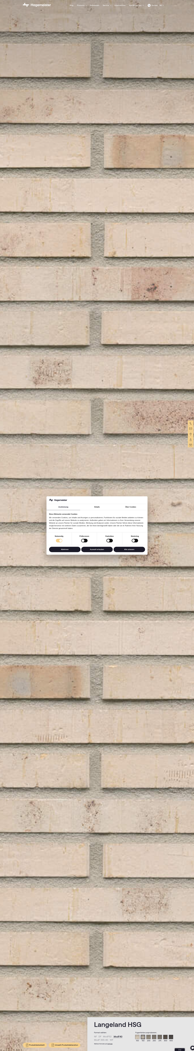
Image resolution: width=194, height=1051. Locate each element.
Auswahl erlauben (97, 549)
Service (106, 5)
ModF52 (107, 1036)
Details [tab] (97, 507)
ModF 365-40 (101, 1040)
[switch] (84, 540)
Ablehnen (65, 549)
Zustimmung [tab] (63, 507)
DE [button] (161, 5)
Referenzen (94, 5)
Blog (71, 5)
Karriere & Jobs (135, 5)
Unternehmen (120, 5)
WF (111, 1040)
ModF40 (118, 1036)
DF (100, 1036)
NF (95, 1036)
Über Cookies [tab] (130, 507)
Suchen (154, 5)
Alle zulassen (129, 549)
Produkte (81, 5)
